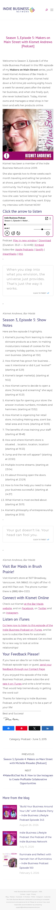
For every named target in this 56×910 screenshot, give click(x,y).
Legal (28, 894)
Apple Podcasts (24, 249)
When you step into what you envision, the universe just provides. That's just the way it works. (26, 279)
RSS (20, 254)
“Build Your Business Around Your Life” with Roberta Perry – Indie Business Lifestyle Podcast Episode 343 (36, 813)
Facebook (27, 608)
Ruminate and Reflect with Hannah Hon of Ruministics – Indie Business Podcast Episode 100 (36, 861)
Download (45, 240)
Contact (22, 894)
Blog (7, 897)
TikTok (33, 897)
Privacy (33, 894)
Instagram (12, 612)
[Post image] (10, 812)
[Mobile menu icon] (51, 9)
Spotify (39, 249)
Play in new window (25, 240)
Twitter (42, 608)
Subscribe (47, 897)
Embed (39, 245)
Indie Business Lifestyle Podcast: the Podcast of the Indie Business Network (36, 837)
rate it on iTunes (12, 683)
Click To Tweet (39, 293)
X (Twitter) (26, 897)
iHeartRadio (10, 254)
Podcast (26, 739)
